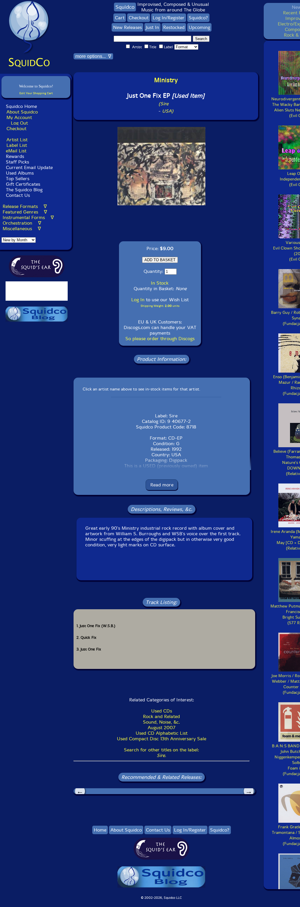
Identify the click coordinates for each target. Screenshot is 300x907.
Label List (16, 145)
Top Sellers (17, 178)
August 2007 (161, 727)
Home (100, 830)
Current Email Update (28, 167)
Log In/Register (169, 17)
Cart (120, 17)
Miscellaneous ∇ (22, 228)
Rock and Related (161, 716)
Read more (161, 485)
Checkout (16, 128)
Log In (137, 299)
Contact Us (17, 195)
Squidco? (198, 17)
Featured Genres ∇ (25, 212)
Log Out (19, 123)
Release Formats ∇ (25, 206)
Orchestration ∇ (22, 223)
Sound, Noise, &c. (161, 722)
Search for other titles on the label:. (161, 752)
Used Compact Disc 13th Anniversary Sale (161, 738)
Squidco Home (21, 106)
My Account (19, 117)
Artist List (17, 139)
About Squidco (22, 112)
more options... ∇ (93, 56)
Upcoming (199, 27)
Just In (152, 27)
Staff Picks (17, 162)
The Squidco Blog (24, 189)
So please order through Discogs (160, 338)
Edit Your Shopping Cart (36, 93)
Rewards (15, 156)
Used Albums (20, 173)
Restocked (174, 27)
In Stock (159, 283)
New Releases (127, 27)
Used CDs (161, 711)
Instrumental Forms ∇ (28, 217)
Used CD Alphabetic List (162, 733)
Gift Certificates (23, 184)
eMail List (16, 151)
